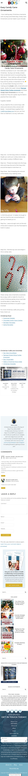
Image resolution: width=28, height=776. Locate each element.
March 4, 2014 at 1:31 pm (11, 458)
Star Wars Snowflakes (10, 353)
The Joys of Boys (14, 2)
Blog (14, 728)
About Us (14, 725)
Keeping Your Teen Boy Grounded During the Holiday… (19, 630)
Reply (3, 475)
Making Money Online (13, 456)
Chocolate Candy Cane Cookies (12, 320)
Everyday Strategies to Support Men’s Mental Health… (20, 616)
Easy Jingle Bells (8, 359)
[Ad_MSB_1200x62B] (14, 380)
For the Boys (14, 390)
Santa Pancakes (8, 325)
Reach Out (14, 721)
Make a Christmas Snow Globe (12, 362)
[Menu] (2, 2)
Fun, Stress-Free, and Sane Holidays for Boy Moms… (19, 603)
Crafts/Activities (14, 388)
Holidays (14, 392)
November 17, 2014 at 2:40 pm (12, 481)
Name (3, 516)
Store (14, 731)
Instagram (21, 442)
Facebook (13, 442)
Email (2, 522)
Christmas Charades (9, 364)
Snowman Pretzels (9, 318)
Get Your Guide (14, 585)
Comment (4, 503)
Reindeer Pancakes (9, 322)
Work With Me (14, 733)
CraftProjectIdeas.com (7, 111)
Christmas (14, 387)
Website (3, 528)
